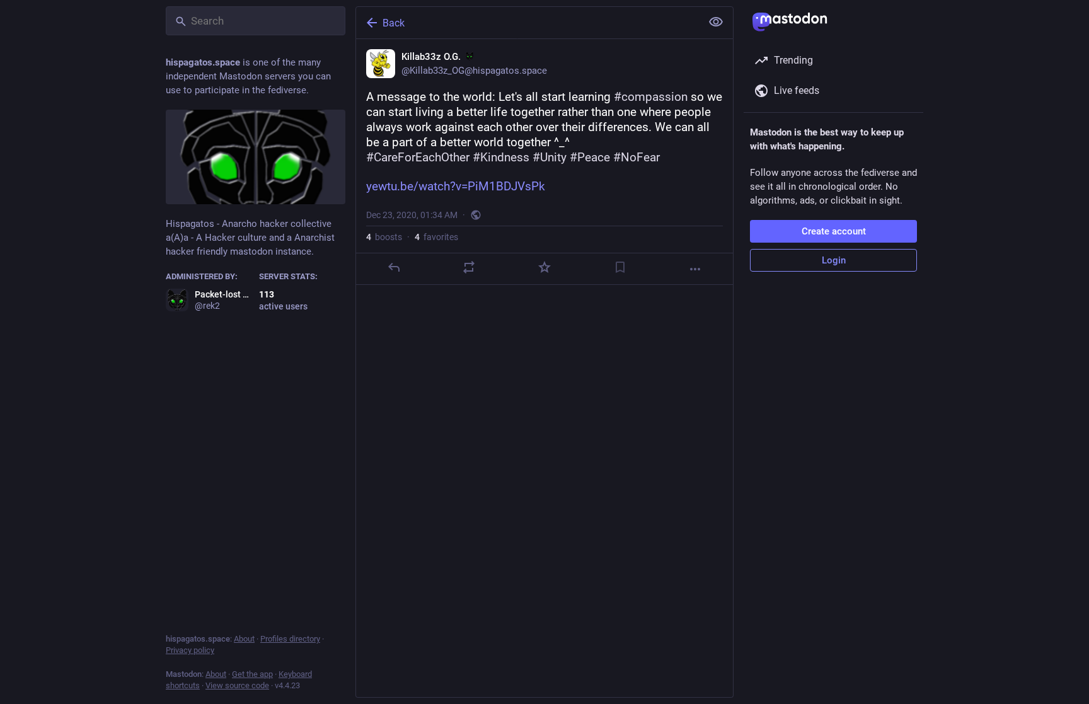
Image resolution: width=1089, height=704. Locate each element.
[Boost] (468, 267)
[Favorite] (544, 267)
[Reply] (393, 267)
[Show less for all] (716, 22)
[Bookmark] (620, 267)
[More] (695, 269)
